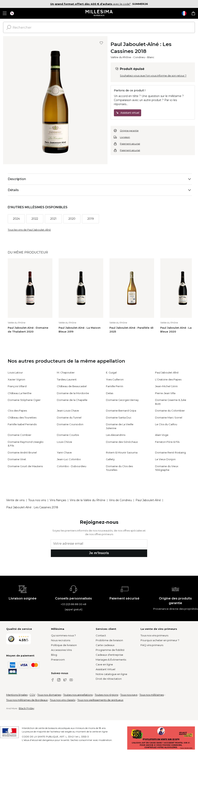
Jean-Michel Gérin (166, 386)
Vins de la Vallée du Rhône (87, 500)
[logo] (99, 13)
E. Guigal (111, 372)
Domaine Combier (19, 434)
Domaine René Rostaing (170, 452)
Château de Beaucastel (72, 386)
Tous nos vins (37, 500)
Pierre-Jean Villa (165, 393)
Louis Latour (15, 372)
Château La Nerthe (20, 393)
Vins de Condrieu (120, 500)
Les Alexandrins (115, 434)
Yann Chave (64, 452)
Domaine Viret (17, 459)
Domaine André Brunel (22, 452)
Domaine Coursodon (70, 424)
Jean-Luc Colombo (69, 459)
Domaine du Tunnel (69, 417)
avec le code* (90, 3)
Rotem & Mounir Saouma (121, 452)
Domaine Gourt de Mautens (25, 466)
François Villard (17, 386)
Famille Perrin (114, 386)
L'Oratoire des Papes (168, 379)
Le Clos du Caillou (166, 424)
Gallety (110, 459)
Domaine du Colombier (170, 410)
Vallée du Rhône (121, 57)
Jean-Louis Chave (68, 410)
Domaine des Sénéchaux (122, 441)
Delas (109, 393)
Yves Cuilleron (115, 379)
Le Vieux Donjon (165, 459)
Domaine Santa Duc (118, 417)
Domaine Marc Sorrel (168, 417)
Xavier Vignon (16, 379)
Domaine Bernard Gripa (121, 410)
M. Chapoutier (66, 372)
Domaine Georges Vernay (122, 399)
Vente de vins (15, 500)
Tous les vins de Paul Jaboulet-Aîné (29, 229)
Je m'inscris (99, 553)
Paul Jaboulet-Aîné (167, 372)
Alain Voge (161, 434)
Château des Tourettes (22, 417)
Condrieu (139, 57)
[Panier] (193, 13)
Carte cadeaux (105, 645)
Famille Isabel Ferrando (22, 424)
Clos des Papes (17, 410)
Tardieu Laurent (67, 379)
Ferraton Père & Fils (167, 441)
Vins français (58, 500)
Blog (54, 654)
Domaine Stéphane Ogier (24, 399)
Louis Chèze (64, 441)
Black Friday (26, 708)
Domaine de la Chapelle (72, 399)
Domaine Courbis (68, 434)
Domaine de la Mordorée (73, 393)
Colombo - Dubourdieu (71, 466)
